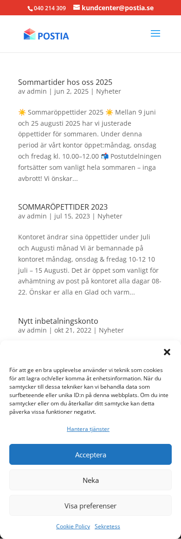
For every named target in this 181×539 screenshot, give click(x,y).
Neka (91, 480)
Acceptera (90, 454)
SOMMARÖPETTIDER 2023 (63, 207)
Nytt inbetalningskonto (58, 321)
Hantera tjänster (88, 429)
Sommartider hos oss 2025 (65, 82)
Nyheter (108, 91)
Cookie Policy (73, 526)
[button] (167, 352)
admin (37, 91)
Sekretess (107, 526)
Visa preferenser (90, 505)
